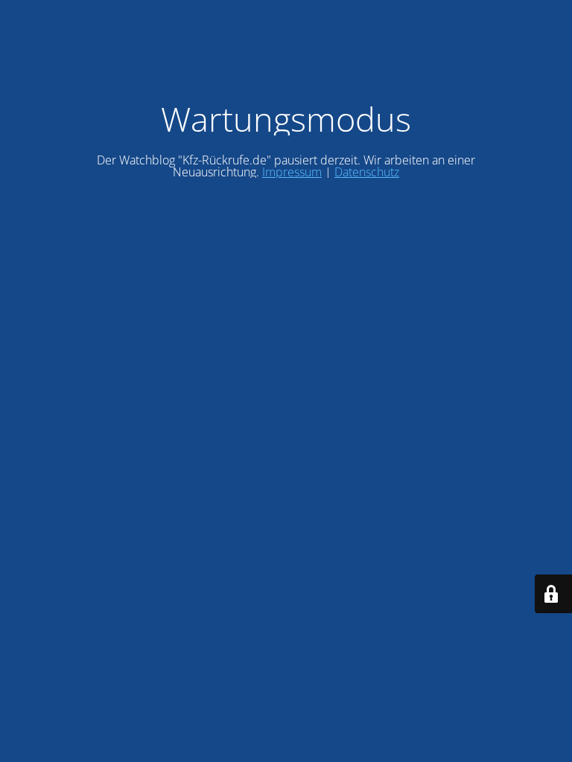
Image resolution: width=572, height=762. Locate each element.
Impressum (292, 172)
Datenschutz (366, 172)
